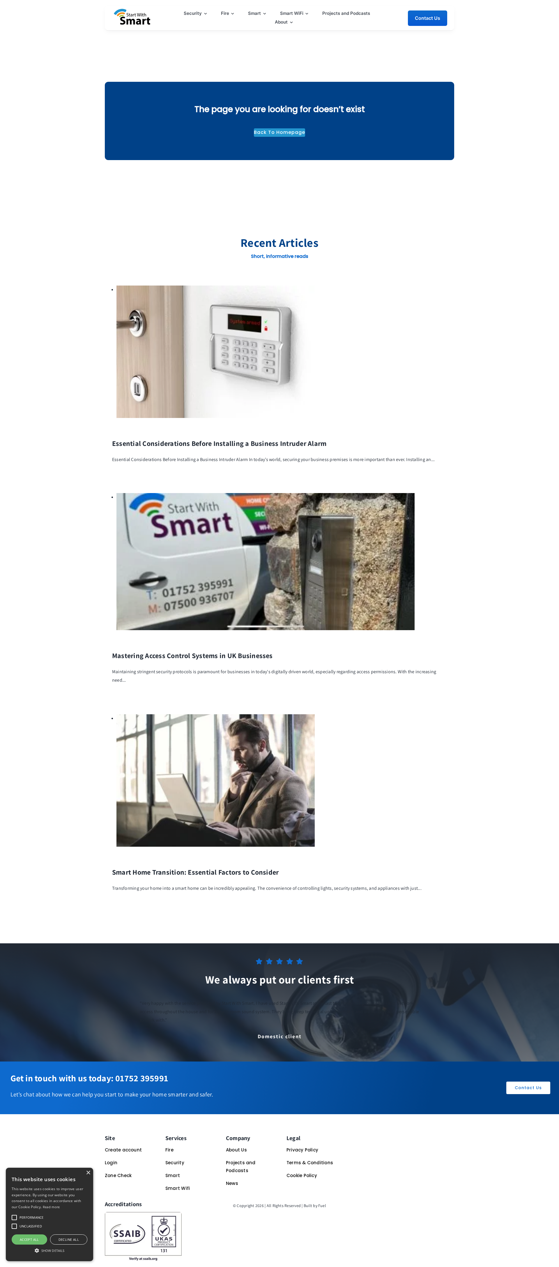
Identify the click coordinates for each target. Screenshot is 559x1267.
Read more (51, 1207)
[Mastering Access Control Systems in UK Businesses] (265, 497)
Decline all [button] (69, 1239)
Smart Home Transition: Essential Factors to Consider (195, 872)
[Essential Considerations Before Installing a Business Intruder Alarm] (215, 289)
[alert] (49, 1214)
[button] (14, 1217)
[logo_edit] (132, 11)
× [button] (88, 1173)
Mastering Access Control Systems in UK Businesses (192, 655)
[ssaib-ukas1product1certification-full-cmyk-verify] (143, 1214)
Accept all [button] (29, 1239)
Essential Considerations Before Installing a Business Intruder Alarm (219, 443)
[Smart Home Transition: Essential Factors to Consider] (215, 718)
